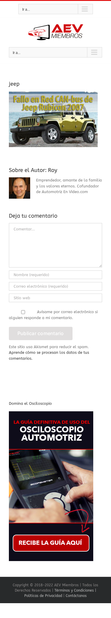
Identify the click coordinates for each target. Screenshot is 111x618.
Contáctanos (76, 596)
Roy (52, 170)
